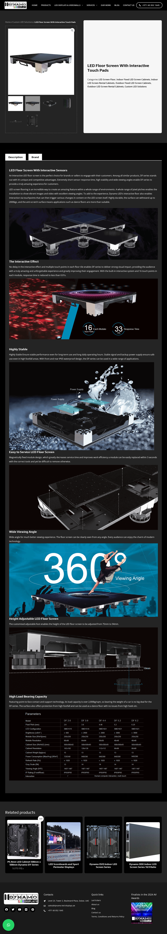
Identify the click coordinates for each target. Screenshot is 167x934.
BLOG (116, 5)
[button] (81, 5)
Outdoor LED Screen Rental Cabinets (105, 86)
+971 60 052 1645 (151, 5)
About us (95, 904)
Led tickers (96, 900)
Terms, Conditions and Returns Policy (107, 916)
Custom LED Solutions (22, 22)
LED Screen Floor (107, 79)
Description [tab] (15, 157)
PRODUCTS (46, 5)
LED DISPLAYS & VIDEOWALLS (67, 5)
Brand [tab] (35, 157)
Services (91, 5)
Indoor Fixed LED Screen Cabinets (133, 79)
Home (34, 5)
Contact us (128, 5)
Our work (106, 5)
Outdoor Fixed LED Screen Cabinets (133, 83)
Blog (93, 908)
